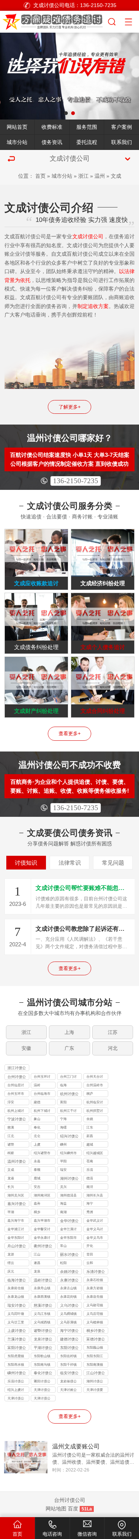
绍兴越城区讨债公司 (94, 1153)
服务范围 (86, 127)
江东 (89, 1127)
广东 (69, 1048)
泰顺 (37, 1170)
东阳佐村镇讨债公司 (68, 1356)
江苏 (113, 1032)
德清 (89, 1178)
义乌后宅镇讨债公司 (94, 1314)
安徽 (26, 1048)
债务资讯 (52, 142)
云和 (89, 1263)
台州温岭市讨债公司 (94, 1085)
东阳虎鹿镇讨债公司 (15, 1356)
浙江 (83, 176)
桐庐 (89, 1094)
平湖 (10, 1212)
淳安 (10, 1102)
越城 (89, 1144)
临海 (63, 1085)
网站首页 (17, 127)
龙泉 (37, 1271)
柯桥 (10, 1153)
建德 (37, 1102)
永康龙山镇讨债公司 (15, 1297)
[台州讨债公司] (53, 20)
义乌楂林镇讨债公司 (94, 1323)
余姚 (89, 1119)
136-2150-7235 (75, 481)
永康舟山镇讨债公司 (42, 1288)
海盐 (63, 1203)
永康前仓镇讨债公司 (15, 1288)
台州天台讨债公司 (94, 1077)
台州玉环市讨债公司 (15, 1094)
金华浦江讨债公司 (15, 1229)
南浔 (89, 1187)
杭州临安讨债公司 (94, 1103)
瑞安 (63, 1170)
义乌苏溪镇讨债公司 (68, 1323)
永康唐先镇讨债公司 (94, 1297)
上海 (69, 1032)
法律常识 (70, 862)
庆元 (10, 1271)
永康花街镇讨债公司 (68, 1297)
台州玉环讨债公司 (42, 1077)
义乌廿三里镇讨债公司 (15, 1323)
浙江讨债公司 (16, 1068)
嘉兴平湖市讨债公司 (42, 1221)
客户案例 (121, 127)
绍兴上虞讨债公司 (15, 1390)
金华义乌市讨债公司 (94, 1238)
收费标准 (52, 127)
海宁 (89, 1203)
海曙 (63, 1127)
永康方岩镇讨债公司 (94, 1288)
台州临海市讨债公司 (42, 1094)
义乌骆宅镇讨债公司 (94, 1306)
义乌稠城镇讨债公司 (68, 1314)
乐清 (89, 1170)
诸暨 (10, 1144)
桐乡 (37, 1212)
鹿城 (37, 1178)
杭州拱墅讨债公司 (94, 1111)
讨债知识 (26, 862)
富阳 (63, 1102)
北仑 (37, 1136)
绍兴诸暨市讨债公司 (42, 1153)
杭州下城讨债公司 (42, 1111)
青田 (89, 1254)
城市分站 (17, 142)
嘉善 (37, 1203)
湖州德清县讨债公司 (68, 1196)
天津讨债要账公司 (94, 1390)
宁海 (63, 1119)
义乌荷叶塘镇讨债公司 (15, 1314)
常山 (63, 1246)
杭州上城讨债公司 (15, 1111)
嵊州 (63, 1144)
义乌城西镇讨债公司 (42, 1323)
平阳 (63, 1161)
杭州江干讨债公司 (68, 1111)
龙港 (10, 1178)
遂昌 (37, 1263)
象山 (37, 1119)
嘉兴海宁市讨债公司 (15, 1221)
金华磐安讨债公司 (42, 1229)
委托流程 (86, 142)
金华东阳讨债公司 (15, 1238)
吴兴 (63, 1187)
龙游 (10, 1254)
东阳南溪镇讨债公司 (94, 1365)
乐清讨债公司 (15, 1382)
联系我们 (121, 142)
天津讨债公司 (42, 1390)
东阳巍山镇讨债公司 (94, 1348)
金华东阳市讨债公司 (68, 1238)
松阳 (63, 1263)
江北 (10, 1136)
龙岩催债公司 (68, 1382)
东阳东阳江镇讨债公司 (94, 1356)
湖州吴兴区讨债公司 (15, 1196)
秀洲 (89, 1212)
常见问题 (113, 862)
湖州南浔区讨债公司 (42, 1196)
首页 (40, 176)
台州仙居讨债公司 (15, 1085)
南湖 (63, 1212)
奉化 (37, 1127)
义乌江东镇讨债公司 (42, 1314)
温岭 (37, 1085)
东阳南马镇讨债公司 (42, 1365)
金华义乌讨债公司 (94, 1229)
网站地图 (56, 1509)
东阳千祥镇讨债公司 (68, 1365)
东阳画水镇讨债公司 (15, 1365)
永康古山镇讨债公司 (68, 1288)
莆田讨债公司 (42, 1382)
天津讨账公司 (68, 1390)
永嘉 (37, 1161)
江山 (37, 1254)
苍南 (89, 1161)
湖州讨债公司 (94, 1382)
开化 (89, 1246)
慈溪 (10, 1127)
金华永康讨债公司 (42, 1238)
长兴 (10, 1187)
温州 (100, 176)
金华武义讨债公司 (94, 1221)
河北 (113, 1048)
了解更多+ (70, 407)
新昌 (89, 1136)
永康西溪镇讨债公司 (42, 1297)
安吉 (37, 1187)
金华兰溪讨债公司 (68, 1229)
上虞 (37, 1144)
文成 (116, 176)
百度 (73, 1509)
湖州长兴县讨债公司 (94, 1196)
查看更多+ (70, 733)
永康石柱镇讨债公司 (94, 1280)
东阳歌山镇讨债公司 (42, 1356)
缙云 (10, 1263)
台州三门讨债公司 (68, 1077)
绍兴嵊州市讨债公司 (68, 1153)
